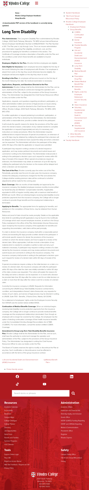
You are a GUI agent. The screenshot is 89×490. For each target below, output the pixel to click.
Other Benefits (75, 134)
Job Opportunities (10, 430)
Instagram (44, 376)
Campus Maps (9, 417)
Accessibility (8, 410)
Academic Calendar (11, 407)
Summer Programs (10, 441)
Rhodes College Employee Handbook (28, 15)
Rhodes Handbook (16, 3)
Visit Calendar (9, 444)
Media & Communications (69, 427)
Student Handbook (73, 13)
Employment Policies (77, 27)
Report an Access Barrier (12, 461)
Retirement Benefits (78, 88)
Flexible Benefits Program (80, 46)
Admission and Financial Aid (70, 410)
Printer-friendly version (15, 369)
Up (45, 359)
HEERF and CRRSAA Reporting (71, 424)
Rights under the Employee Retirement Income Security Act (80, 97)
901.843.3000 (44, 486)
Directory (7, 427)
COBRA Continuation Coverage (79, 35)
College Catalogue (10, 420)
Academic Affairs (66, 407)
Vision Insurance (80, 105)
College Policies (9, 424)
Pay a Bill (7, 457)
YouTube (44, 384)
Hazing (63, 461)
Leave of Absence (77, 136)
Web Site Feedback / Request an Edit (16, 464)
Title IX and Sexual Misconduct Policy (72, 17)
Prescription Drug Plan (78, 77)
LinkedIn (71, 376)
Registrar (64, 434)
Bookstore (7, 413)
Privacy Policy (9, 468)
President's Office (67, 430)
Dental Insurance (78, 41)
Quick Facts (8, 434)
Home (17, 13)
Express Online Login (11, 454)
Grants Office (65, 417)
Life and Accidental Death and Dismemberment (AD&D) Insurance (80, 57)
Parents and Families (11, 437)
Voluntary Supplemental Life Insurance (79, 128)
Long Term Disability (78, 67)
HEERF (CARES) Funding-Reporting (73, 420)
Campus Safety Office (68, 454)
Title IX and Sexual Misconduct (71, 457)
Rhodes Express (66, 437)
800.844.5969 (44, 484)
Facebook (17, 376)
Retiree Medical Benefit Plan (80, 82)
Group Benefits (20, 18)
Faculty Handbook (72, 140)
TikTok (17, 384)
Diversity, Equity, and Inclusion (71, 413)
